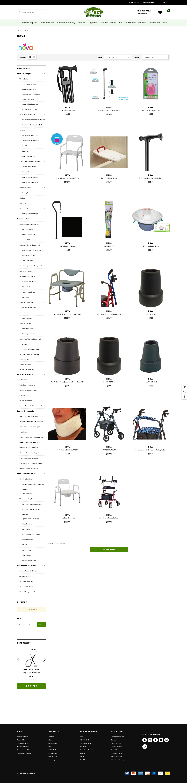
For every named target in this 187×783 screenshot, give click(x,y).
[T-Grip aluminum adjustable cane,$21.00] (151, 152)
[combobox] (32, 12)
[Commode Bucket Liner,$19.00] (151, 220)
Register (144, 13)
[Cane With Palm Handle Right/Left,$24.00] (109, 84)
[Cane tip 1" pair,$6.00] (151, 288)
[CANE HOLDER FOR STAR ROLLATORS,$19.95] (109, 288)
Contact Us (134, 2)
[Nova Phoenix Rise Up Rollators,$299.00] (109, 492)
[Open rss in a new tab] (144, 740)
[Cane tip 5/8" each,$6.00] (151, 356)
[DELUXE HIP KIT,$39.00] (109, 220)
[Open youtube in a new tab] (161, 740)
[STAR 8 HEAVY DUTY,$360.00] (109, 424)
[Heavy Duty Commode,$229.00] (67, 492)
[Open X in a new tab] (150, 740)
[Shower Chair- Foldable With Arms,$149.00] (67, 152)
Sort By (137, 57)
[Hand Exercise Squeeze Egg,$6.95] (151, 84)
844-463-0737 (148, 2)
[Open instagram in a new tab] (166, 740)
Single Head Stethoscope (31, 673)
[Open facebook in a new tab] (155, 740)
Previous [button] (18, 659)
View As (23, 57)
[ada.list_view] (34, 57)
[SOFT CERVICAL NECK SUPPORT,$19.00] (67, 424)
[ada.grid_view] (30, 57)
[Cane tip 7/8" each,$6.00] (109, 356)
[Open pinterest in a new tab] (144, 746)
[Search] (19, 12)
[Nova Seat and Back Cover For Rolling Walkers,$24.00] (151, 424)
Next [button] (44, 659)
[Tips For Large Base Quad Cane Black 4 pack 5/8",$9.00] (67, 356)
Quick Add (31, 686)
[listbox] (155, 57)
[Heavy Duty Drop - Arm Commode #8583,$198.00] (67, 288)
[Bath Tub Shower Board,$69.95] (109, 152)
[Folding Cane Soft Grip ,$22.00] (67, 84)
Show (100, 57)
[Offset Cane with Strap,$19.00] (67, 220)
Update (41, 625)
